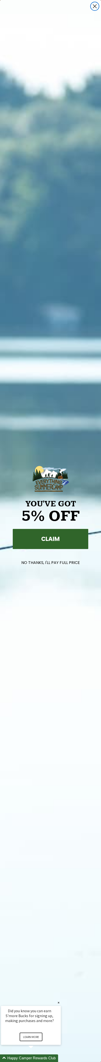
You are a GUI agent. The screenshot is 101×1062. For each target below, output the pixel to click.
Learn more (31, 1037)
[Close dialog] (94, 6)
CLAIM (50, 539)
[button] (37, 1058)
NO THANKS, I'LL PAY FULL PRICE (50, 562)
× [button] (59, 1002)
